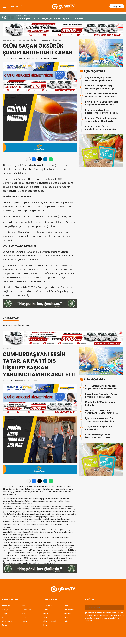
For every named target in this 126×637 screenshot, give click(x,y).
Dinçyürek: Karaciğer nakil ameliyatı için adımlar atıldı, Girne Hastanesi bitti (101, 128)
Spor (4, 617)
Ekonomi (25, 613)
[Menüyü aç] (4, 6)
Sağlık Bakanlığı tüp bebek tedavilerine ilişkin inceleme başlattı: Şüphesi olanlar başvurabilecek (98, 79)
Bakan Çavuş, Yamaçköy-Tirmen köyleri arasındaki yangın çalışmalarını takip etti (101, 395)
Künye (4, 625)
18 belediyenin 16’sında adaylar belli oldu (100, 403)
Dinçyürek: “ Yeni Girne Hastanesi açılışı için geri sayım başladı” (101, 103)
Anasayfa (6, 606)
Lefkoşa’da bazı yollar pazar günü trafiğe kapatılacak (42, 18)
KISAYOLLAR (50, 599)
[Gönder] (121, 607)
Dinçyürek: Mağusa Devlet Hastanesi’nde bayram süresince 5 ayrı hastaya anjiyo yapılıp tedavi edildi (101, 111)
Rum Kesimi (27, 609)
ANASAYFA (7, 40)
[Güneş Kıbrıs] (63, 6)
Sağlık (15, 40)
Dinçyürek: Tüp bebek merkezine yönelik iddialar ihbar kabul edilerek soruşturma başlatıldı (101, 119)
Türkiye (5, 609)
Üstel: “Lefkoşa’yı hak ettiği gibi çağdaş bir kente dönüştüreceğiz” (101, 387)
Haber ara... (15, 6)
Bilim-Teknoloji (8, 621)
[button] (9, 17)
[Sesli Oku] (28, 159)
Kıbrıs (24, 606)
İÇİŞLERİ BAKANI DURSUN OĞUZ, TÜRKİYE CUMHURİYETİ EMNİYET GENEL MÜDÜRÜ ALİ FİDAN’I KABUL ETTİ (100, 420)
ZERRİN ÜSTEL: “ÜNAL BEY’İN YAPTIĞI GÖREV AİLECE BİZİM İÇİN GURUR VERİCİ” (100, 412)
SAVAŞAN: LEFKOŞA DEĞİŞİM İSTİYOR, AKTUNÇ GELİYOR (98, 436)
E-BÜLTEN (90, 599)
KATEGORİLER (10, 599)
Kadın (24, 621)
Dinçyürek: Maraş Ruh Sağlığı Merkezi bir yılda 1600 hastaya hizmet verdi (100, 87)
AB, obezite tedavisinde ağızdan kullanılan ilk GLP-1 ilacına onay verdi (101, 95)
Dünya (4, 613)
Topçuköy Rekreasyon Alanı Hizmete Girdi (98, 428)
